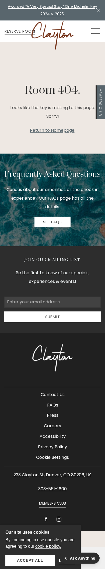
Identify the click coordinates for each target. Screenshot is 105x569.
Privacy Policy (52, 447)
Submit (52, 317)
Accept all (30, 560)
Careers (52, 426)
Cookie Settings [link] (52, 457)
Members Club (100, 102)
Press (52, 415)
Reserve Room (20, 31)
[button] (98, 10)
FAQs (52, 405)
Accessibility (53, 436)
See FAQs (52, 222)
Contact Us (53, 394)
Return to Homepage (52, 130)
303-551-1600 (52, 489)
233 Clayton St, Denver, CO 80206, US (52, 475)
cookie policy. (48, 546)
